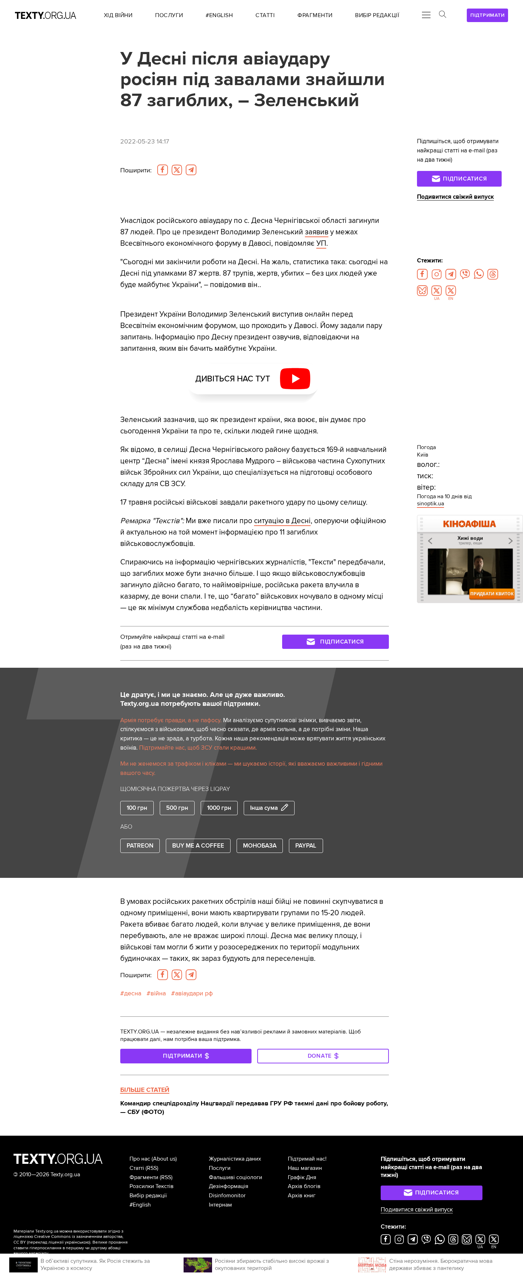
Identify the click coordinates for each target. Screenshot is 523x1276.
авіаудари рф (194, 993)
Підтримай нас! (307, 1158)
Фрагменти (144, 1177)
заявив (316, 231)
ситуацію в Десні (282, 520)
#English (140, 1204)
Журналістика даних (235, 1158)
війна (158, 993)
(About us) (164, 1158)
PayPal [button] (305, 845)
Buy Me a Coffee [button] (198, 845)
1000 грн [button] (219, 808)
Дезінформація (228, 1186)
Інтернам (220, 1204)
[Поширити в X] (176, 170)
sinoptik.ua (430, 503)
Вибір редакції (148, 1195)
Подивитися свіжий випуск (455, 196)
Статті (137, 1168)
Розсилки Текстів (152, 1186)
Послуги (220, 1168)
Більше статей (144, 1090)
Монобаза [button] (259, 845)
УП (321, 243)
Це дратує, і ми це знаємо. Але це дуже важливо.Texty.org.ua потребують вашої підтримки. (202, 699)
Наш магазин (305, 1168)
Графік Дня (302, 1177)
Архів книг (302, 1195)
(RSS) (152, 1168)
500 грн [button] (177, 808)
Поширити (136, 170)
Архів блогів (304, 1186)
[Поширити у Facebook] (162, 170)
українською (77, 1242)
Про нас (140, 1158)
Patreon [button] (140, 845)
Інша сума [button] (264, 808)
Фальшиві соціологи (235, 1177)
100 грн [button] (137, 808)
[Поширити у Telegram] (191, 170)
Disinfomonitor (227, 1195)
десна (132, 993)
